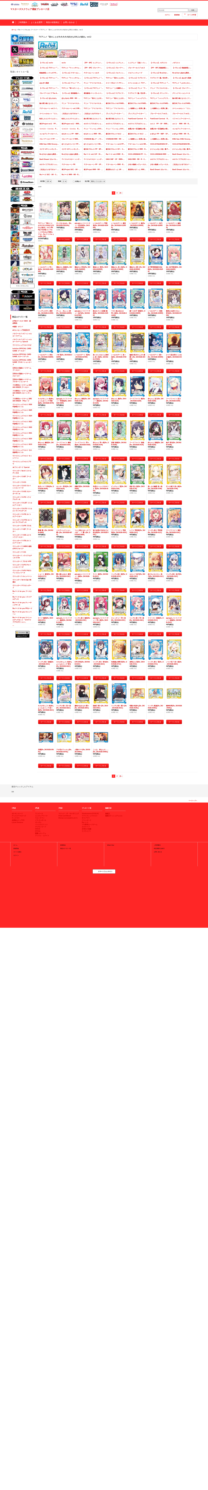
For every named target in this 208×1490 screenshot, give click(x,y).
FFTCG (37, 831)
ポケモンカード (17, 813)
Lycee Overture (17, 822)
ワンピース (39, 813)
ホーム (15, 845)
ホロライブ (86, 827)
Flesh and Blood (64, 816)
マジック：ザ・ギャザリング (68, 813)
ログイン (167, 15)
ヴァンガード (86, 820)
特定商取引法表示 (159, 848)
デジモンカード (40, 827)
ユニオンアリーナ (41, 816)
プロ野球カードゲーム (90, 824)
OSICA (37, 829)
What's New (110, 845)
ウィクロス (16, 818)
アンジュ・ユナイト (42, 835)
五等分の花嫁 (86, 829)
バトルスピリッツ (41, 824)
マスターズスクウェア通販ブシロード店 (29, 9)
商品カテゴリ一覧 (65, 848)
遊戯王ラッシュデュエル (113, 816)
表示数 (42, 181)
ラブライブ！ (86, 831)
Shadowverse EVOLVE (90, 813)
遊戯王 (107, 813)
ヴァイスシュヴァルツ (90, 816)
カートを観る (17, 852)
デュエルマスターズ (19, 816)
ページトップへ (193, 800)
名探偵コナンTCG (18, 820)
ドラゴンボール (40, 820)
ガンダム (38, 822)
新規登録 (177, 15)
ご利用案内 (157, 845)
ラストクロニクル (22, 286)
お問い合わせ (158, 852)
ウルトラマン (40, 818)
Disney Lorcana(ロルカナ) (67, 818)
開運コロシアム (40, 833)
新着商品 (63, 845)
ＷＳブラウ (86, 818)
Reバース (85, 822)
